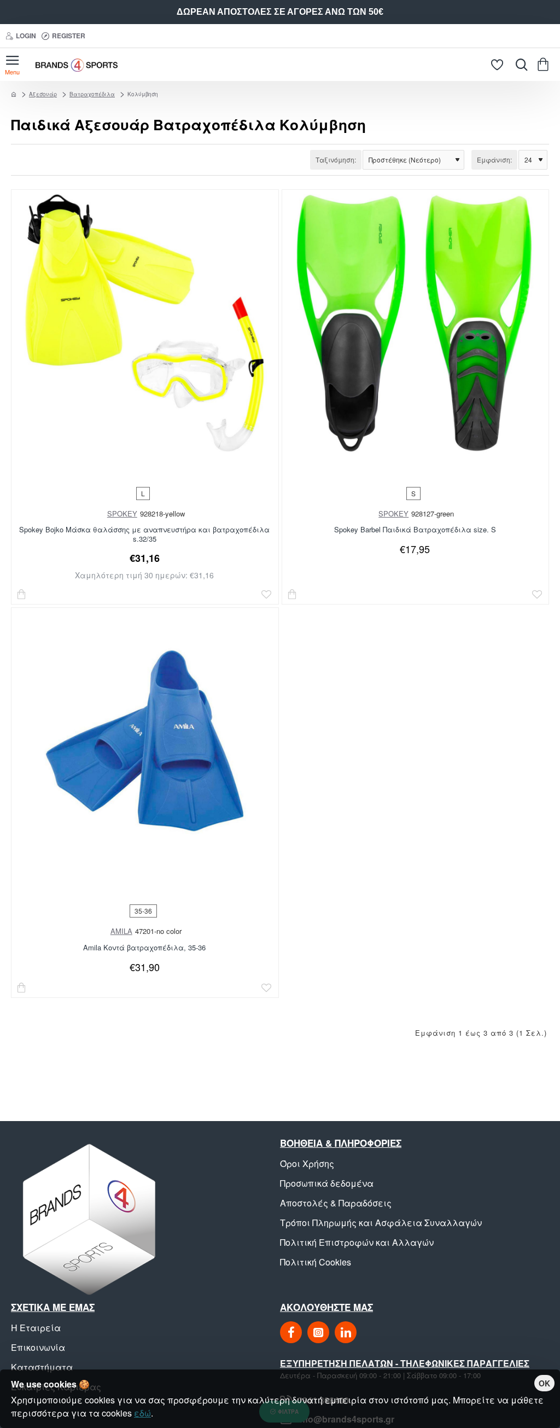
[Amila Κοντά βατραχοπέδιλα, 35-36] (144, 741)
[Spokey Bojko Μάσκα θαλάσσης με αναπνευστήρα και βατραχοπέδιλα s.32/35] (144, 323)
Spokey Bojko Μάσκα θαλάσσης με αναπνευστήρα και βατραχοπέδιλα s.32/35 (144, 534)
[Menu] (12, 64)
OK (544, 1383)
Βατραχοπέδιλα (92, 94)
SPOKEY (122, 513)
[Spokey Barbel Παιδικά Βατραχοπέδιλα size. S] (415, 323)
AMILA (121, 931)
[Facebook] (291, 1332)
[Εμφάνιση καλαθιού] (545, 64)
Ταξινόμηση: (336, 159)
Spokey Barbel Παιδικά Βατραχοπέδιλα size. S (415, 530)
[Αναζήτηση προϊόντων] (519, 64)
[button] (21, 594)
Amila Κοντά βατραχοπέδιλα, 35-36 (144, 948)
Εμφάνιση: (494, 159)
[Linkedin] (346, 1332)
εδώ (142, 1413)
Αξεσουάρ (43, 94)
